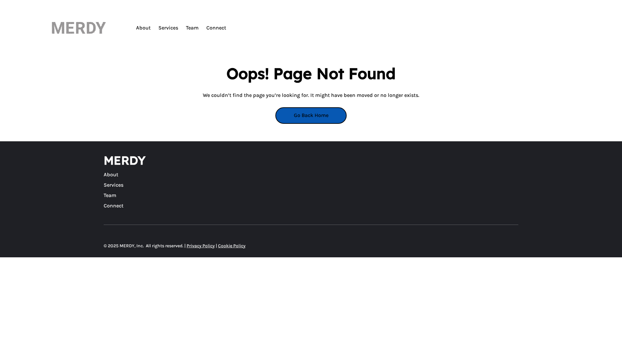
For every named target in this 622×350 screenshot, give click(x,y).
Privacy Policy (201, 246)
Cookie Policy (232, 246)
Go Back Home (311, 115)
